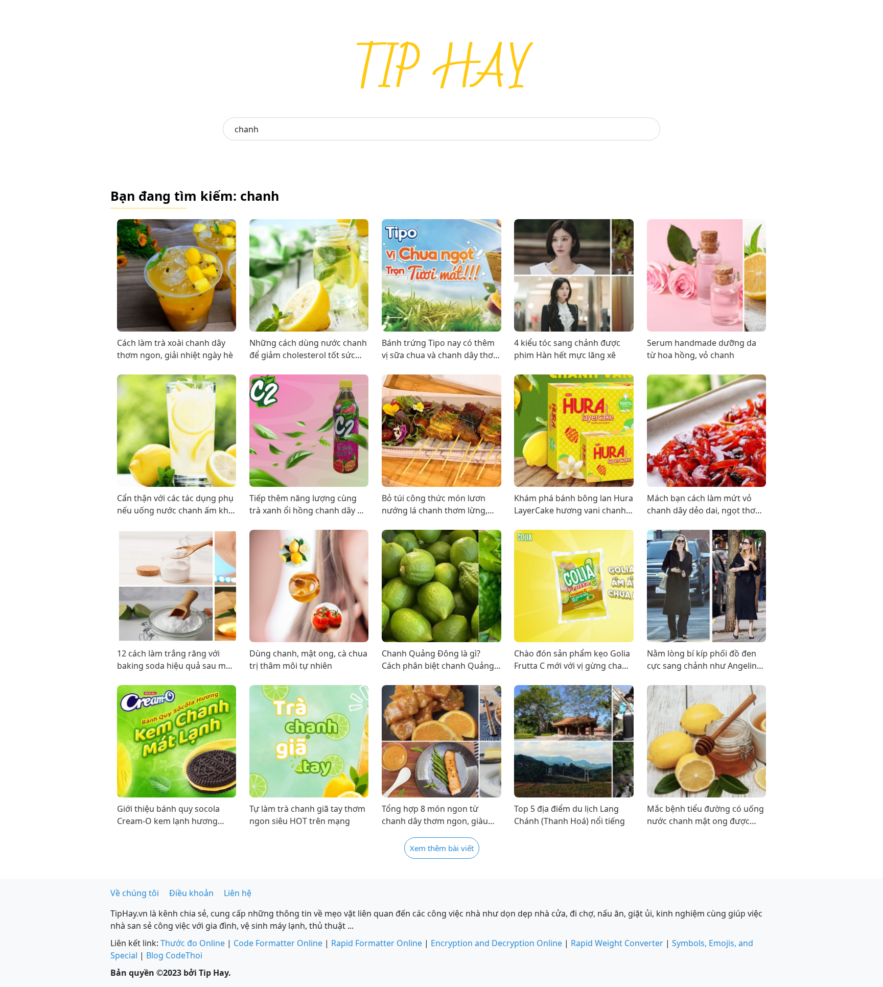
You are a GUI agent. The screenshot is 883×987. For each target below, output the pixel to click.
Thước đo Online (192, 943)
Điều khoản (191, 893)
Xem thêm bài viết (442, 848)
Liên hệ (237, 893)
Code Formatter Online (278, 943)
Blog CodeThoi (174, 955)
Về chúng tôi (134, 893)
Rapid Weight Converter (617, 943)
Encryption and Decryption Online (496, 943)
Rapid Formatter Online (376, 943)
